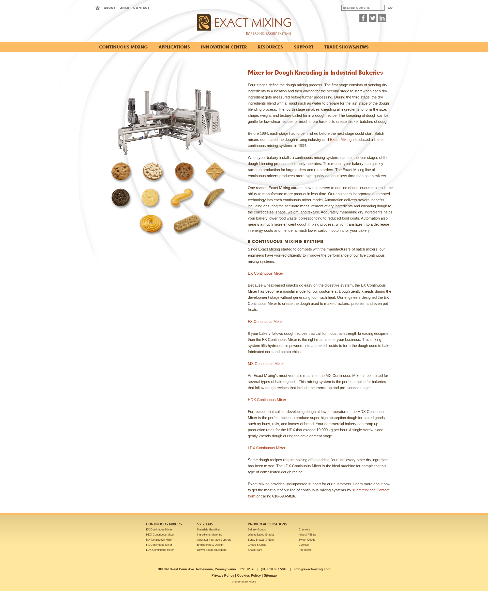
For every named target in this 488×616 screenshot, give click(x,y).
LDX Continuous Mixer (160, 549)
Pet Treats (305, 549)
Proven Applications (267, 524)
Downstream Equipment (211, 549)
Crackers (304, 529)
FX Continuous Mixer (159, 544)
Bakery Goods (257, 529)
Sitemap (270, 575)
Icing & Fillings (307, 534)
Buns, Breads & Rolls (261, 539)
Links (124, 8)
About (109, 8)
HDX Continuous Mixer (160, 534)
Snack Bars (255, 549)
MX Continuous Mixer (159, 539)
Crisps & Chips (257, 544)
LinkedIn (382, 18)
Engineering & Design (210, 544)
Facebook (363, 18)
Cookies (304, 544)
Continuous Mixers (164, 524)
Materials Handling (208, 529)
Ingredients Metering (209, 534)
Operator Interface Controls (214, 539)
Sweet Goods (307, 539)
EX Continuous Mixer (159, 529)
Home (97, 8)
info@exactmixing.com (312, 569)
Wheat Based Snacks (261, 534)
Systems (205, 524)
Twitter (372, 18)
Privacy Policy (222, 575)
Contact (141, 8)
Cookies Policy (249, 575)
